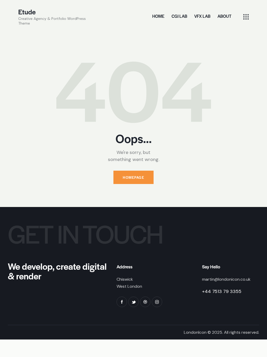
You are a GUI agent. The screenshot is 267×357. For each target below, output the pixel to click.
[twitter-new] (133, 302)
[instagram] (157, 302)
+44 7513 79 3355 (221, 291)
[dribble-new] (145, 302)
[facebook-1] (122, 302)
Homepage (133, 177)
